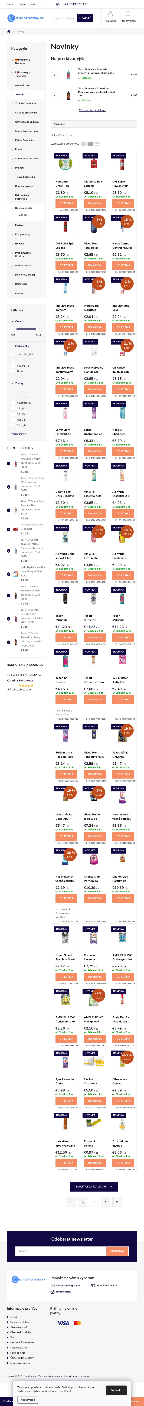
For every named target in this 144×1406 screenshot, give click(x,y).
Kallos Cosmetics (24, 140)
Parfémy (20, 225)
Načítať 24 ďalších (91, 1187)
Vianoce (23, 215)
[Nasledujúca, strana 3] (105, 1202)
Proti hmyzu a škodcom (23, 254)
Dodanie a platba (27, 4)
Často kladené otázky (22, 1358)
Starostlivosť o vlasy (26, 131)
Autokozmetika (23, 265)
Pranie (18, 149)
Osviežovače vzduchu (27, 122)
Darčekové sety (23, 208)
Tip (20, 371)
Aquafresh (23, 403)
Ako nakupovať (18, 1327)
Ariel (21, 408)
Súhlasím (116, 1390)
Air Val (21, 391)
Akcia (21, 360)
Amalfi (21, 397)
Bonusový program (20, 1363)
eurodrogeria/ (63, 1291)
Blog (12, 1337)
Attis (20, 414)
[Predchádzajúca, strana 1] (82, 1202)
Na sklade (25, 354)
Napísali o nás (17, 1352)
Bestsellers (21, 284)
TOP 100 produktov (26, 103)
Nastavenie (28, 1400)
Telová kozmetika (25, 177)
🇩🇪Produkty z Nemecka (22, 61)
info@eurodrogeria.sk (68, 1285)
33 (117, 1202)
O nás (10, 4)
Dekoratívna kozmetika (22, 197)
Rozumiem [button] (133, 1401)
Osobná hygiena (24, 186)
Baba (21, 425)
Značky (19, 293)
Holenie (19, 243)
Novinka (24, 365)
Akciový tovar (23, 85)
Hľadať (85, 18)
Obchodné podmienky (22, 1342)
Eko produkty (22, 234)
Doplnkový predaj (25, 274)
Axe (21, 419)
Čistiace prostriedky (26, 112)
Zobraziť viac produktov (92, 110)
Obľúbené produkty (20, 1332)
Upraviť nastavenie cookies (77, 1376)
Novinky (20, 94)
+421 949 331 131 (107, 1285)
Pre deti (19, 167)
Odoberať (117, 1251)
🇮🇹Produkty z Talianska (22, 74)
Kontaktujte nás (19, 1347)
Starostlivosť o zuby (26, 158)
